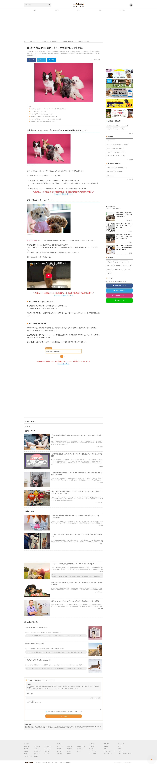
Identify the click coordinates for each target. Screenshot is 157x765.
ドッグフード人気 (108, 753)
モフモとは (68, 762)
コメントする (63, 716)
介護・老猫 (59, 753)
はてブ (52, 60)
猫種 (109, 273)
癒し (78, 10)
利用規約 (45, 762)
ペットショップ (118, 269)
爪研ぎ (128, 269)
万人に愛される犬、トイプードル (39, 111)
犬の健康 (26, 749)
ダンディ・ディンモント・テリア (116, 152)
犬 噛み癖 (91, 746)
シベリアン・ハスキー (113, 125)
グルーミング (127, 265)
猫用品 (78, 751)
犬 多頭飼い (92, 743)
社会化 (110, 265)
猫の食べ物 (69, 746)
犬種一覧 (131, 133)
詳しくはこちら (63, 363)
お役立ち (57, 10)
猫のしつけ (59, 746)
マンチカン (111, 168)
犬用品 (25, 753)
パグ (109, 129)
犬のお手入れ (47, 749)
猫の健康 (59, 749)
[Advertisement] (78, 25)
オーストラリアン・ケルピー (115, 148)
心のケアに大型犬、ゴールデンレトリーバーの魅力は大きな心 (46, 119)
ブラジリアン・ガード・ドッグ (116, 156)
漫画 (100, 10)
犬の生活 (46, 751)
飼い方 (116, 262)
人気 (35, 10)
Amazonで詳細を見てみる (63, 194)
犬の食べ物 (37, 746)
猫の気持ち (69, 749)
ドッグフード (92, 753)
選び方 (28, 426)
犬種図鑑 (131, 159)
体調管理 (118, 265)
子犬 (109, 262)
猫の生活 (69, 751)
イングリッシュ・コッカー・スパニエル (118, 144)
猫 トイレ (91, 748)
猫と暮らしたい (81, 746)
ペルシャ (110, 171)
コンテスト (122, 10)
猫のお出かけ (60, 751)
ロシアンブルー (122, 168)
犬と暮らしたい (48, 746)
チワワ (116, 129)
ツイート (42, 60)
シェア (32, 60)
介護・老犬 (37, 753)
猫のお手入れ (80, 749)
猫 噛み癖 (106, 746)
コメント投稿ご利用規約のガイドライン (58, 711)
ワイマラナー (111, 141)
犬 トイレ (120, 746)
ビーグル (125, 125)
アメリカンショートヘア (110, 751)
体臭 (109, 269)
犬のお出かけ (37, 751)
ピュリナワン (121, 743)
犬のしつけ (26, 746)
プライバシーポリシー (53, 762)
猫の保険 (69, 753)
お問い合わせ (38, 762)
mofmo (78, 5)
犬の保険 (46, 753)
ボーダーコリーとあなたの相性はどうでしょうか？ (43, 121)
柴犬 (123, 129)
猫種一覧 (131, 179)
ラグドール (119, 171)
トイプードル (32, 240)
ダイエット (125, 262)
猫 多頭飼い (106, 743)
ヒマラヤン (111, 175)
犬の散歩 (26, 751)
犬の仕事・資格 (28, 756)
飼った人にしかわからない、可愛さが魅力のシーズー (44, 116)
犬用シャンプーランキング (124, 753)
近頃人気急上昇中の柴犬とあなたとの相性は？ (42, 114)
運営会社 (62, 762)
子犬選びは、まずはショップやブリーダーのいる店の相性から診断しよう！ (49, 109)
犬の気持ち (37, 749)
